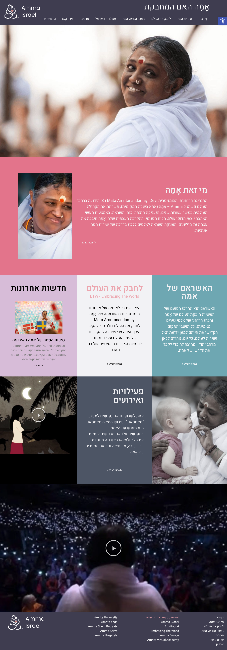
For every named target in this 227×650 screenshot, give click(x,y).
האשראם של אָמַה (133, 19)
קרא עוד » (38, 365)
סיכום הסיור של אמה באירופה (38, 340)
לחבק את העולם (161, 19)
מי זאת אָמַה (184, 19)
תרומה (85, 19)
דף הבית (204, 19)
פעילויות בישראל (105, 19)
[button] (222, 21)
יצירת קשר (67, 19)
